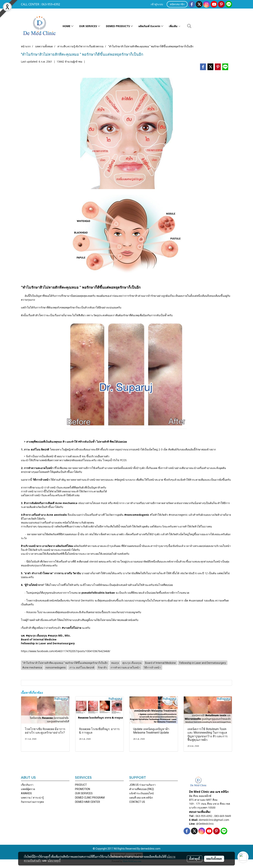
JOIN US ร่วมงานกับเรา (142, 784)
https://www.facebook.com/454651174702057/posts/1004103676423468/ (65, 651)
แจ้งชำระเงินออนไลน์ (141, 793)
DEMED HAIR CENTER (87, 801)
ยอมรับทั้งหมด (214, 858)
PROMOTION (82, 789)
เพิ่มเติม (173, 26)
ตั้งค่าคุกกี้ (194, 858)
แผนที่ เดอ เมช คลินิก (141, 797)
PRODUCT (81, 784)
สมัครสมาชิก (177, 4)
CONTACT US (137, 801)
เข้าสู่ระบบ (157, 4)
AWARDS (26, 793)
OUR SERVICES (88, 26)
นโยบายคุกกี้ (54, 860)
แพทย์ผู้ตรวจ (28, 789)
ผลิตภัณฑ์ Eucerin (150, 26)
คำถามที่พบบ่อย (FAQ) (141, 789)
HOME (67, 26)
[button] (189, 26)
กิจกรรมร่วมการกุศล (32, 801)
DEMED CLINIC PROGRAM (90, 797)
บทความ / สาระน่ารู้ (32, 797)
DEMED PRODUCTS (118, 26)
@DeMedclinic (205, 823)
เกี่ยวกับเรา (27, 784)
